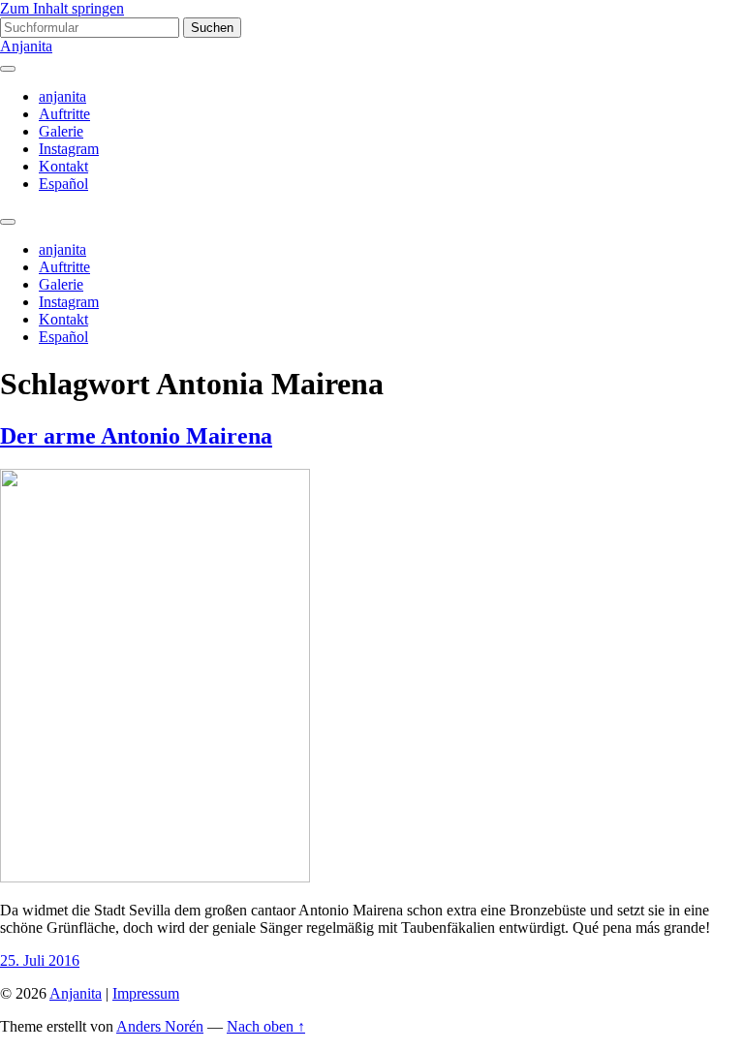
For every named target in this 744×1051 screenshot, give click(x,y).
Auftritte (64, 114)
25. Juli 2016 (39, 960)
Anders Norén (159, 1026)
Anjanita (26, 46)
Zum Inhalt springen (62, 8)
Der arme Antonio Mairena (136, 435)
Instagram (69, 148)
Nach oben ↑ (266, 1026)
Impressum (145, 993)
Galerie (61, 131)
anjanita (62, 96)
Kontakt (63, 166)
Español (63, 183)
